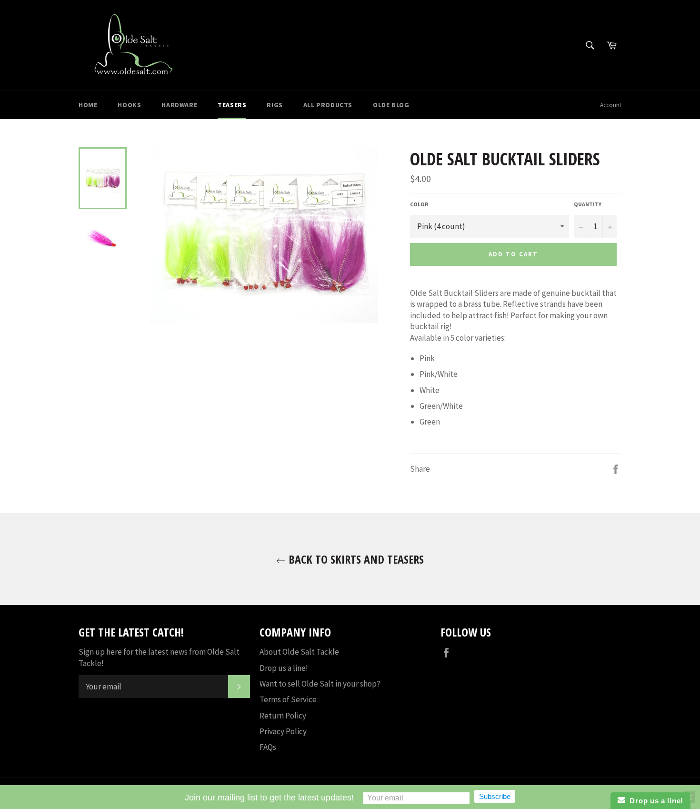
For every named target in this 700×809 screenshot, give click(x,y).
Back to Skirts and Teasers (355, 559)
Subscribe (494, 796)
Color (419, 204)
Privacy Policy (283, 731)
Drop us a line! (284, 668)
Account (610, 105)
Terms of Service (288, 699)
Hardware (179, 105)
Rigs (274, 105)
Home (88, 105)
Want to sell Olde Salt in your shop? (320, 683)
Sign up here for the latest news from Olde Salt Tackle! (159, 657)
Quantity (587, 204)
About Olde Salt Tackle (299, 652)
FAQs (268, 747)
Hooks (129, 105)
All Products (327, 105)
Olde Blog (391, 105)
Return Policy (283, 715)
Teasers (232, 105)
